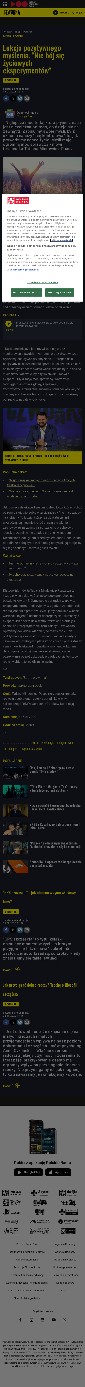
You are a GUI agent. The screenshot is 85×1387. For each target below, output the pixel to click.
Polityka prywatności (61, 240)
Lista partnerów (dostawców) (23, 269)
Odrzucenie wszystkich (26, 292)
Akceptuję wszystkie (59, 292)
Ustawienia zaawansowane (42, 282)
